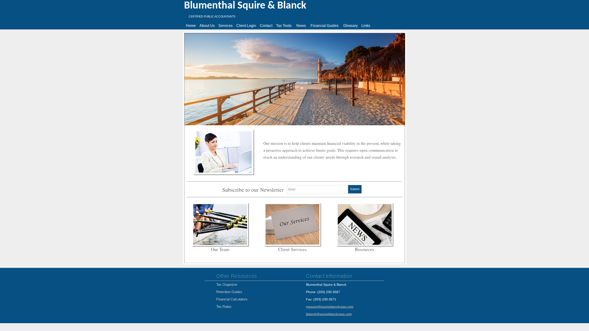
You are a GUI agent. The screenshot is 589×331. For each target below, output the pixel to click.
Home (191, 26)
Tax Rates (223, 306)
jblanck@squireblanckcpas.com (329, 314)
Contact (266, 26)
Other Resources (236, 276)
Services (225, 26)
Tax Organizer (226, 284)
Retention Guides (229, 292)
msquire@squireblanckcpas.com (329, 306)
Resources (364, 249)
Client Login (246, 26)
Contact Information (329, 276)
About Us (207, 26)
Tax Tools (284, 26)
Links (365, 26)
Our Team (220, 249)
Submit (354, 189)
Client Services (292, 249)
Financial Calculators (232, 299)
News (301, 26)
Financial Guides (324, 26)
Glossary (350, 26)
